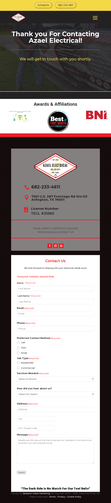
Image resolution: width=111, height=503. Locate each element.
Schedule (43, 5)
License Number (45, 209)
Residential (27, 362)
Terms (52, 496)
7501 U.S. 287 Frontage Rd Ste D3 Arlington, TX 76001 (59, 198)
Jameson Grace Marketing (36, 493)
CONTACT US (66, 232)
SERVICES (59, 228)
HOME (37, 228)
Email (24, 353)
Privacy (61, 496)
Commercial (28, 368)
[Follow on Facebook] (49, 245)
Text (23, 347)
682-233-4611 (65, 5)
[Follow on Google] (61, 245)
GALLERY (72, 228)
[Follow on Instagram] (55, 245)
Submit (21, 472)
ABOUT (47, 228)
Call (23, 342)
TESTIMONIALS (46, 232)
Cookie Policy (74, 496)
